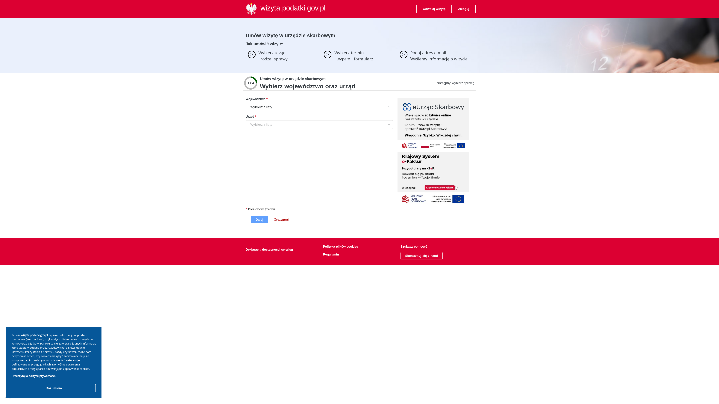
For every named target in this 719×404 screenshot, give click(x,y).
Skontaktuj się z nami (421, 256)
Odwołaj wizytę (434, 9)
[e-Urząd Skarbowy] (433, 125)
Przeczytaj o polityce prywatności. (34, 376)
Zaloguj (463, 9)
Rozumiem (54, 388)
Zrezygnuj (281, 219)
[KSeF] (433, 178)
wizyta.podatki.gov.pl (292, 8)
